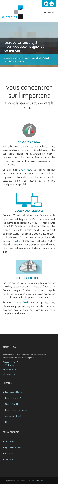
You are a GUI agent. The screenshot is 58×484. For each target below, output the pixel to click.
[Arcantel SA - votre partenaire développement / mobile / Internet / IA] (14, 12)
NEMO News (23, 169)
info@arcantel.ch (9, 374)
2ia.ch (25, 302)
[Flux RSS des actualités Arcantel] (51, 3)
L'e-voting (16, 240)
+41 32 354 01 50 (9, 369)
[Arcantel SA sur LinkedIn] (46, 3)
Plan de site (39, 480)
